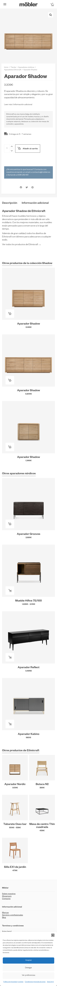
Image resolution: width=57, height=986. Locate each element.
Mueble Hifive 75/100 (28, 601)
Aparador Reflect (28, 667)
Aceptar (28, 960)
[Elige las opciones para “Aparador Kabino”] (10, 724)
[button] (52, 935)
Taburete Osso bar (15, 824)
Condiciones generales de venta (35, 982)
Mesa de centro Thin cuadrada (42, 826)
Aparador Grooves (28, 534)
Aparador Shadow (28, 324)
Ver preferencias (28, 976)
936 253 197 (23, 175)
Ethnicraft (10, 114)
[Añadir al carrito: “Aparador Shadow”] (10, 313)
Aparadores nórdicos (26, 67)
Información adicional (23, 105)
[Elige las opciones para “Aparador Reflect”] (10, 657)
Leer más (8, 105)
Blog (4, 918)
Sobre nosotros (8, 894)
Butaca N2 (42, 784)
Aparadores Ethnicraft (12, 70)
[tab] (9, 203)
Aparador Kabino (28, 734)
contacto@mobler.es (41, 172)
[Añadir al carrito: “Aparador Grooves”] (10, 524)
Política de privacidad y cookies (13, 982)
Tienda (13, 67)
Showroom (6, 896)
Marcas (5, 913)
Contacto (6, 899)
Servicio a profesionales (12, 915)
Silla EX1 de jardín (15, 867)
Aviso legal (50, 982)
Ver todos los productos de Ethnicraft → (21, 245)
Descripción (9, 203)
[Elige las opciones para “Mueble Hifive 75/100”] (10, 590)
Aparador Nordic (15, 784)
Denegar (28, 968)
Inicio (6, 67)
